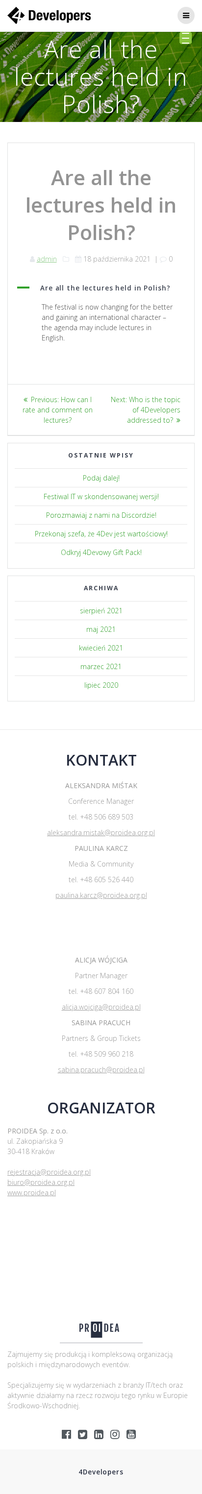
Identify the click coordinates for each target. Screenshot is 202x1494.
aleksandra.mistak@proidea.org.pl (101, 832)
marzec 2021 (101, 666)
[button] (101, 288)
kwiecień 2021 (101, 647)
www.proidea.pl (31, 1192)
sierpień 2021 (101, 610)
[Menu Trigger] (185, 38)
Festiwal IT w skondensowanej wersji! (101, 496)
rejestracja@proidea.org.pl (49, 1172)
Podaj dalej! (101, 477)
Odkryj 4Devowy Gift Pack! (101, 552)
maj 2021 (101, 629)
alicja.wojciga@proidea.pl (101, 1007)
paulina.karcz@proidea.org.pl (101, 895)
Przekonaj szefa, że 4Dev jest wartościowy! (101, 533)
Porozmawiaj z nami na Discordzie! (101, 515)
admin (47, 259)
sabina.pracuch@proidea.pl (101, 1069)
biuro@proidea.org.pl (41, 1182)
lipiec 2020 (101, 685)
